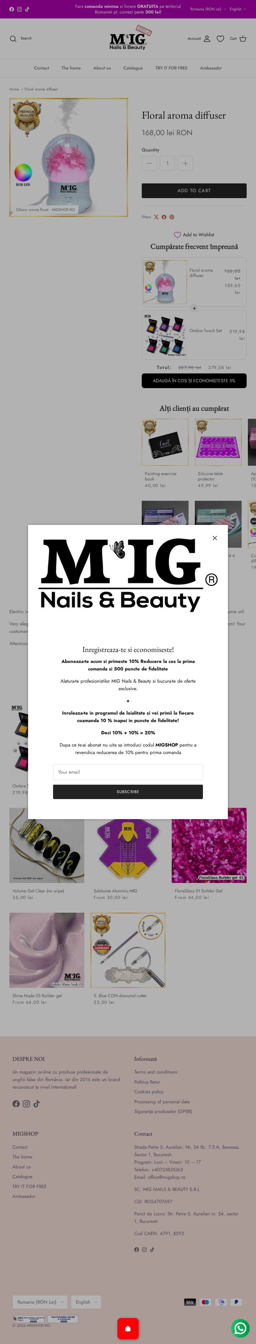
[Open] (128, 1328)
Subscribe (128, 792)
